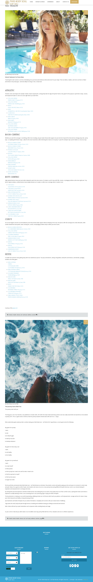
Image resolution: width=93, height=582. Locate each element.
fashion (11, 314)
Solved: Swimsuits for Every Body (14, 77)
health (14, 314)
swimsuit (25, 314)
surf (21, 314)
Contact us (85, 579)
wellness (30, 314)
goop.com (15, 308)
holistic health (16, 518)
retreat (18, 314)
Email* (62, 555)
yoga (41, 518)
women (34, 314)
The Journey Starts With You (13, 406)
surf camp (28, 518)
